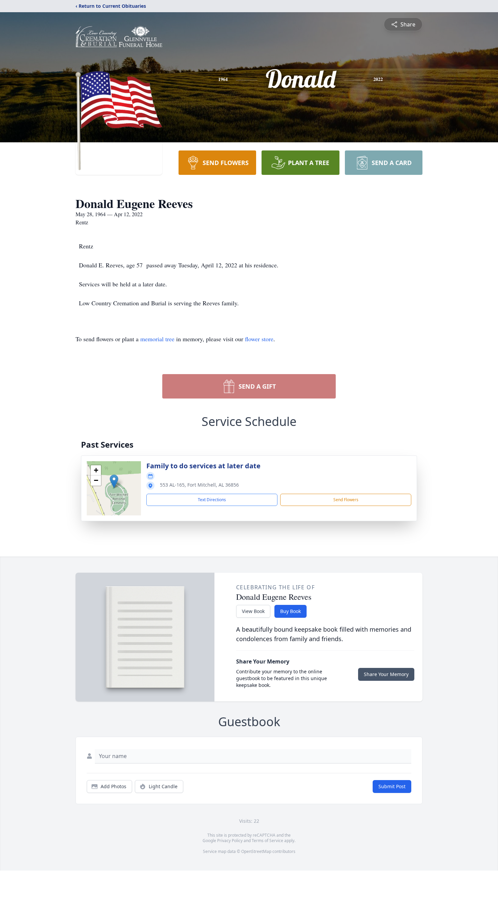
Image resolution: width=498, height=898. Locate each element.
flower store (259, 339)
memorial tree (157, 339)
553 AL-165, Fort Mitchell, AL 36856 (199, 485)
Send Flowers (345, 500)
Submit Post (392, 786)
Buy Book (290, 611)
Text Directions (212, 500)
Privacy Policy (230, 840)
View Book (253, 611)
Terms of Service (267, 840)
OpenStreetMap (256, 851)
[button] (114, 481)
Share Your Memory (386, 674)
